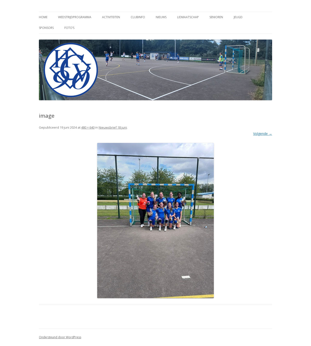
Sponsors (46, 28)
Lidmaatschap (188, 17)
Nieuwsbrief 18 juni (113, 127)
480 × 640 (88, 127)
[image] (155, 220)
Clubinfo (138, 17)
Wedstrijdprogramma (74, 17)
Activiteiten (111, 17)
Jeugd (238, 17)
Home (43, 17)
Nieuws (161, 17)
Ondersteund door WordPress (60, 337)
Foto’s (69, 28)
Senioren (216, 17)
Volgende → (262, 133)
